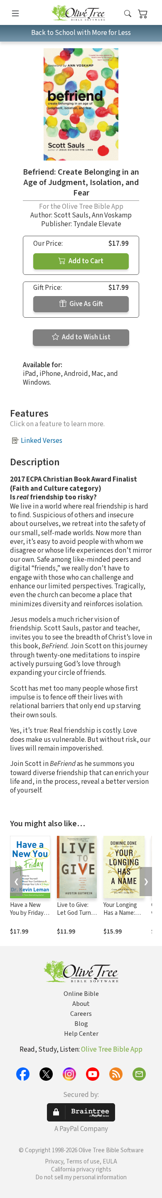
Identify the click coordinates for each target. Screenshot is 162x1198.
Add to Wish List (85, 337)
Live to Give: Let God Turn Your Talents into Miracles (74, 917)
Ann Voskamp (112, 215)
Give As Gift (85, 304)
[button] (127, 14)
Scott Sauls (71, 215)
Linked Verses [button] (41, 441)
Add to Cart (85, 261)
